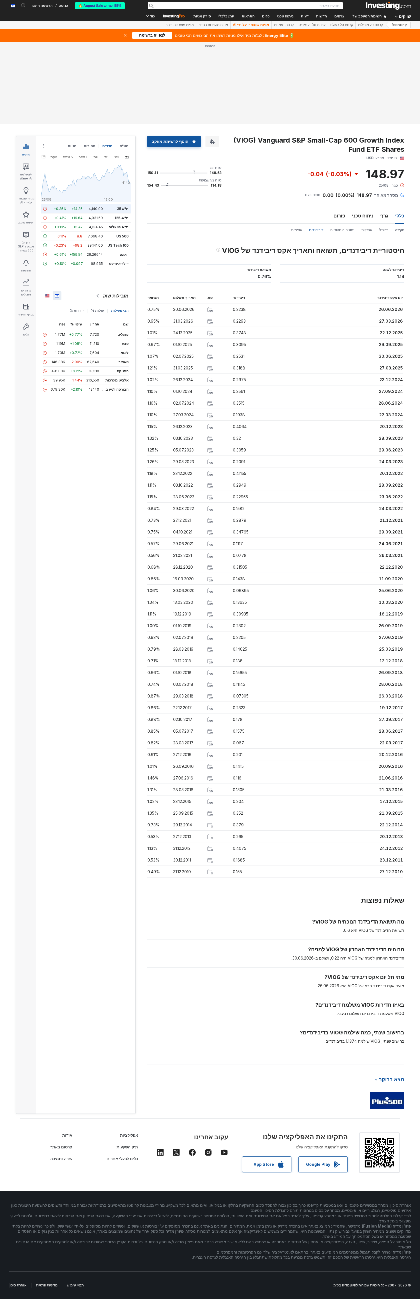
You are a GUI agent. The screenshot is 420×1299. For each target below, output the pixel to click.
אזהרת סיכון (18, 1285)
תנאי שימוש (75, 1285)
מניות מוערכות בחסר (213, 25)
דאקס (124, 254)
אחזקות (366, 230)
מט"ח (124, 146)
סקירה (399, 230)
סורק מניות (202, 16)
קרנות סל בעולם (341, 25)
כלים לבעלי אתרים (122, 1158)
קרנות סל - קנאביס (312, 25)
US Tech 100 (118, 245)
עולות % (97, 310)
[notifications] (23, 5)
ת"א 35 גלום (119, 227)
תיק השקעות (127, 1146)
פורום (339, 216)
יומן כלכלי (226, 16)
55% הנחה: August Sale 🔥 (99, 6)
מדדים (107, 146)
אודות (67, 1135)
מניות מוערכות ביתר (180, 25)
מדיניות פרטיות (46, 1285)
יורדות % (76, 310)
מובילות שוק (116, 296)
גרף (384, 216)
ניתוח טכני (362, 216)
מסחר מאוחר (386, 195)
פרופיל (383, 230)
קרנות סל (399, 25)
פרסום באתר (61, 1146)
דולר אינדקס (119, 263)
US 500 (122, 236)
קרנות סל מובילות (370, 25)
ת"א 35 (123, 209)
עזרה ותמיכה (61, 1158)
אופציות (296, 230)
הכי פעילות (120, 310)
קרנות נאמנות (284, 25)
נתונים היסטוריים (342, 230)
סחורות (89, 146)
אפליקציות (129, 1135)
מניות (72, 146)
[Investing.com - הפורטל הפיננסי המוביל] (388, 6)
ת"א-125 (122, 218)
